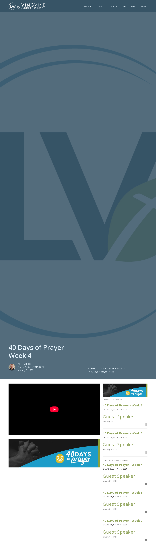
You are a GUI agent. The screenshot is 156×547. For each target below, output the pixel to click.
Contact (143, 6)
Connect (113, 6)
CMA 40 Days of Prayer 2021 (112, 368)
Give (133, 6)
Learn (99, 6)
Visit (125, 6)
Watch (87, 6)
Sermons (92, 368)
